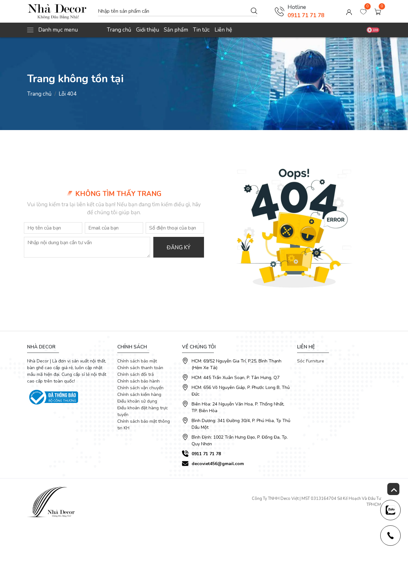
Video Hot (373, 30)
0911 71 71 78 (306, 15)
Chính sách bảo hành (138, 381)
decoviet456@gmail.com (218, 464)
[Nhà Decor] (59, 11)
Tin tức (201, 29)
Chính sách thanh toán (140, 368)
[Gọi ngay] (279, 11)
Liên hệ (223, 29)
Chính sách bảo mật (137, 361)
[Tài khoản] (349, 11)
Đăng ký (178, 247)
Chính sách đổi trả (135, 374)
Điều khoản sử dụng (137, 401)
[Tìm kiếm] (254, 10)
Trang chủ (119, 29)
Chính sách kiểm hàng (139, 394)
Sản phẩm (176, 29)
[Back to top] (393, 489)
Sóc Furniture (310, 361)
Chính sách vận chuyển (140, 388)
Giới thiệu (147, 29)
